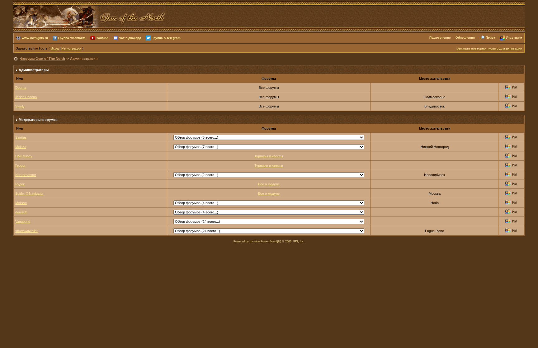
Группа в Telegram (166, 37)
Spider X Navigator (29, 193)
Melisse (21, 203)
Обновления (465, 37)
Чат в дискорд (130, 37)
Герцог (20, 165)
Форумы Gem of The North (42, 58)
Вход (55, 48)
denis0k (21, 212)
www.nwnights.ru (35, 37)
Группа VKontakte (72, 37)
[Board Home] (89, 16)
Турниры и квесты (268, 156)
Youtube (102, 37)
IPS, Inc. (299, 241)
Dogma (20, 87)
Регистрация (71, 48)
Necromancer (25, 175)
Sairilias (21, 137)
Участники (514, 37)
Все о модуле (269, 184)
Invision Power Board (263, 241)
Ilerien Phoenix (26, 97)
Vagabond (22, 221)
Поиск (490, 37)
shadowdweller (26, 231)
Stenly (20, 106)
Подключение (440, 37)
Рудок (20, 184)
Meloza (20, 147)
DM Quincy (23, 156)
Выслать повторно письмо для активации (489, 48)
